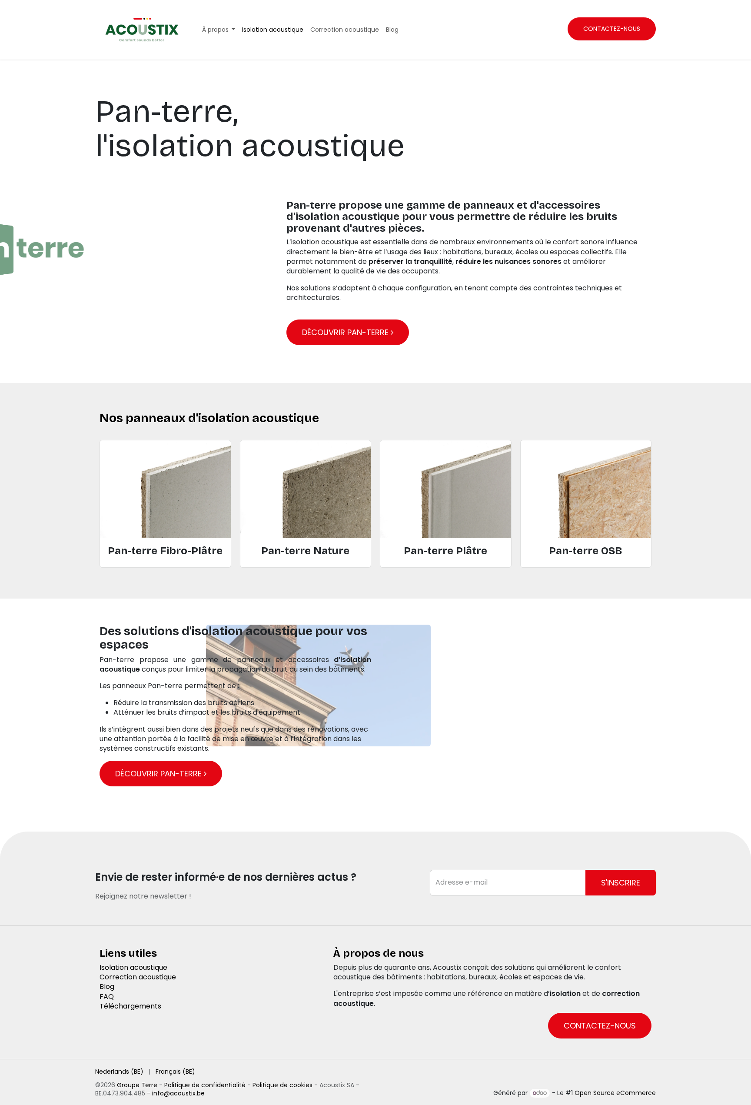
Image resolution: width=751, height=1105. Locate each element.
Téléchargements (130, 1006)
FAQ (107, 997)
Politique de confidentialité (205, 1085)
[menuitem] (219, 30)
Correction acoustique (138, 977)
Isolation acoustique (133, 967)
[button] (620, 882)
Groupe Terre (137, 1085)
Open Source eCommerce (615, 1092)
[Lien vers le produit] (165, 489)
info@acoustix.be (178, 1093)
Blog (107, 987)
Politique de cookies (282, 1085)
